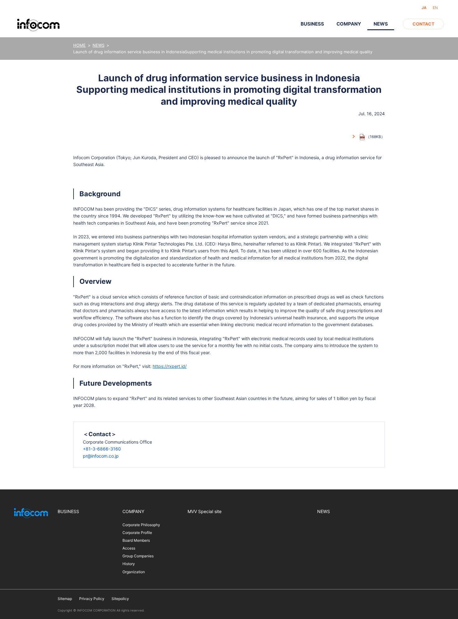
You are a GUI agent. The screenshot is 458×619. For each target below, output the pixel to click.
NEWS (98, 45)
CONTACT (423, 23)
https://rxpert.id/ (170, 366)
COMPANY (348, 24)
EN (435, 7)
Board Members (136, 540)
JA (424, 7)
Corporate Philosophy (141, 524)
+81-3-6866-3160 (102, 448)
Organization (133, 571)
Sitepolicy (120, 598)
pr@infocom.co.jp (101, 456)
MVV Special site (205, 511)
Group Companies (138, 556)
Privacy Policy (91, 598)
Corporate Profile (137, 532)
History (128, 563)
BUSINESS (312, 24)
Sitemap (65, 598)
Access (128, 548)
